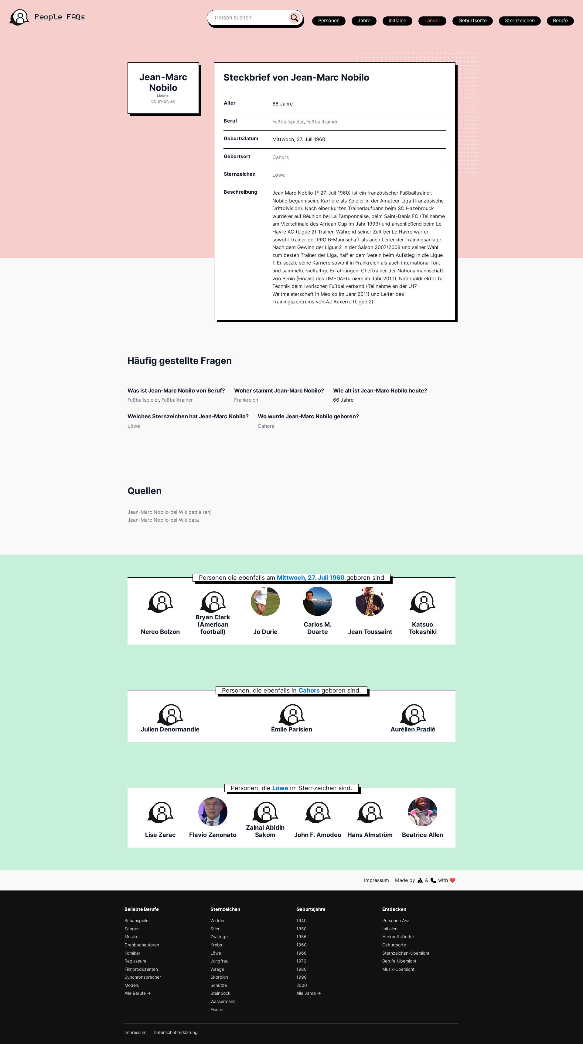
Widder (217, 920)
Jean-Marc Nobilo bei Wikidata (163, 520)
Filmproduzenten (141, 969)
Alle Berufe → (137, 993)
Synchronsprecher (142, 977)
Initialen (397, 20)
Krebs (216, 944)
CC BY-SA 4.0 (163, 101)
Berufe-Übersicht (399, 960)
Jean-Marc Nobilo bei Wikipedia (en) (170, 512)
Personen (328, 20)
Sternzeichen (520, 20)
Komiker (132, 953)
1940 (301, 920)
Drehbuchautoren (141, 944)
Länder (432, 20)
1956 (301, 936)
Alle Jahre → (308, 993)
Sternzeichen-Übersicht (405, 953)
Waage (217, 969)
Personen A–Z (396, 920)
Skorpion (219, 977)
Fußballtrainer (322, 122)
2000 (301, 985)
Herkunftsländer (398, 936)
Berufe (560, 20)
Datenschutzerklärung (176, 1032)
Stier (215, 928)
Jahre (364, 20)
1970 (301, 960)
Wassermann (223, 1001)
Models (131, 985)
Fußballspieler (288, 122)
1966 (301, 953)
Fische (216, 1009)
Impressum (376, 880)
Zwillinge (219, 936)
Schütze (218, 985)
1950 (301, 928)
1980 (301, 969)
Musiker (132, 936)
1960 (301, 944)
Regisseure (135, 960)
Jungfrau (219, 960)
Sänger (131, 928)
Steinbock (220, 993)
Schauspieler (137, 920)
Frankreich (246, 400)
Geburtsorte (473, 20)
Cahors (266, 426)
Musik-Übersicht (398, 969)
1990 (301, 977)
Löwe (278, 175)
